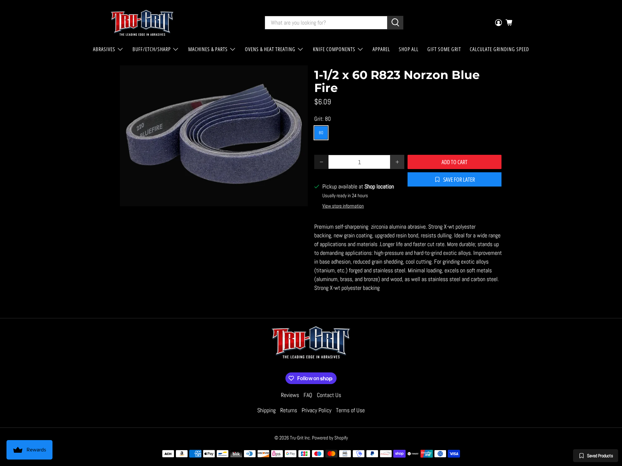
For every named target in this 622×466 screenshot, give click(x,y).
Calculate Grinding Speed (499, 49)
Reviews (290, 395)
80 (321, 132)
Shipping (266, 410)
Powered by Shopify (330, 438)
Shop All (409, 49)
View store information (343, 206)
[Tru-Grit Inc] (142, 23)
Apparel (381, 49)
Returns (288, 410)
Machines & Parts (208, 49)
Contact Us (329, 395)
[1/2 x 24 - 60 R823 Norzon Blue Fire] (214, 135)
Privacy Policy (316, 410)
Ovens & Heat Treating (270, 49)
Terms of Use (350, 410)
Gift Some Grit (444, 49)
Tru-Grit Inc (300, 438)
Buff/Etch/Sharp (151, 49)
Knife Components (334, 49)
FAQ (308, 395)
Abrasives (104, 49)
